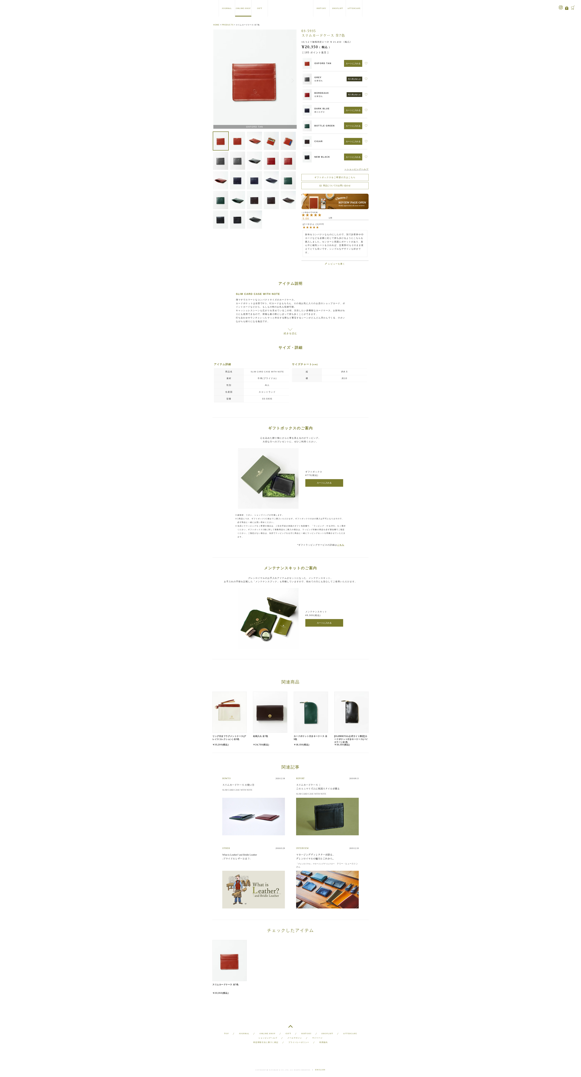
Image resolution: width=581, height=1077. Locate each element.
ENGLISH (320, 1070)
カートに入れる (324, 483)
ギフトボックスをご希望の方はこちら (335, 177)
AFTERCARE (354, 8)
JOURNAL (227, 8)
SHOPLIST (337, 8)
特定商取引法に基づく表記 (265, 1042)
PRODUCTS (227, 25)
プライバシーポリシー (298, 1042)
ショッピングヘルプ (267, 1038)
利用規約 (323, 1042)
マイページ (317, 1038)
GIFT (259, 8)
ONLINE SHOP (243, 8)
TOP (290, 1027)
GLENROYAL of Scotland (290, 8)
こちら (340, 545)
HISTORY (321, 8)
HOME (216, 25)
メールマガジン (294, 1038)
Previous (216, 80)
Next (293, 80)
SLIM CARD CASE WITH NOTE (267, 372)
